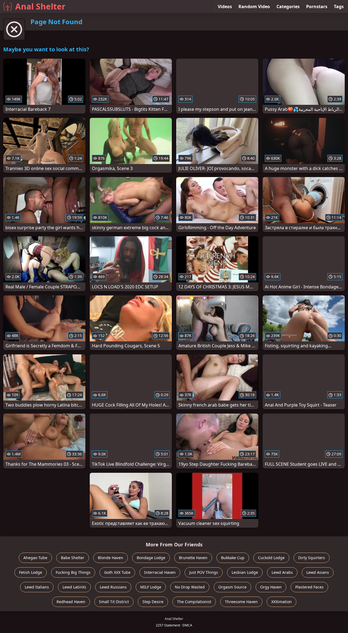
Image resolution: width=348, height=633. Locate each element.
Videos (225, 7)
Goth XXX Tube (117, 572)
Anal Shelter (40, 6)
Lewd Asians (317, 572)
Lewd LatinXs (74, 587)
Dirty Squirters (311, 557)
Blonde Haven (110, 557)
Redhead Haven (71, 601)
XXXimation (281, 601)
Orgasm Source (232, 587)
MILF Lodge (150, 587)
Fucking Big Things (73, 572)
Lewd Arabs (282, 572)
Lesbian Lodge (245, 572)
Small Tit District (114, 601)
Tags (339, 7)
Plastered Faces (309, 587)
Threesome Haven (241, 601)
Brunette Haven (193, 557)
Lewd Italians (37, 587)
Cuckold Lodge (271, 557)
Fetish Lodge (30, 572)
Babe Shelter (72, 557)
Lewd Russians (113, 587)
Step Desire (152, 601)
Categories (288, 7)
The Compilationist (194, 601)
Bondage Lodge (151, 557)
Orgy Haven (271, 587)
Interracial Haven (160, 572)
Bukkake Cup (232, 557)
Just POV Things (203, 572)
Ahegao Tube (35, 557)
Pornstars (316, 7)
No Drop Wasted (190, 587)
